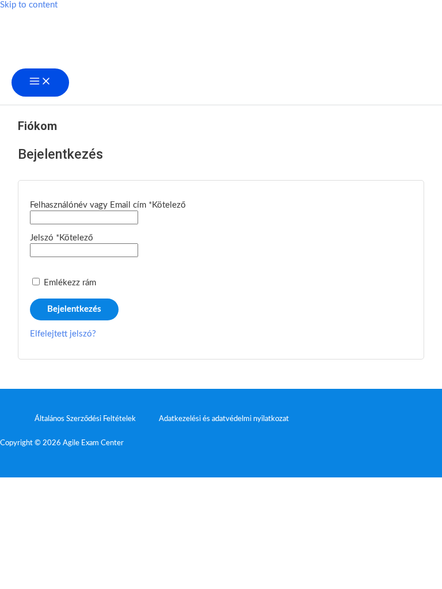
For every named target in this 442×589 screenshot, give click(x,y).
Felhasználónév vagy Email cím (108, 205)
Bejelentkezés (74, 309)
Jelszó (61, 238)
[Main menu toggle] (40, 82)
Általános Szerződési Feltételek (85, 418)
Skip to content (29, 5)
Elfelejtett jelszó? (63, 334)
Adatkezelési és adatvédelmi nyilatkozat (224, 418)
